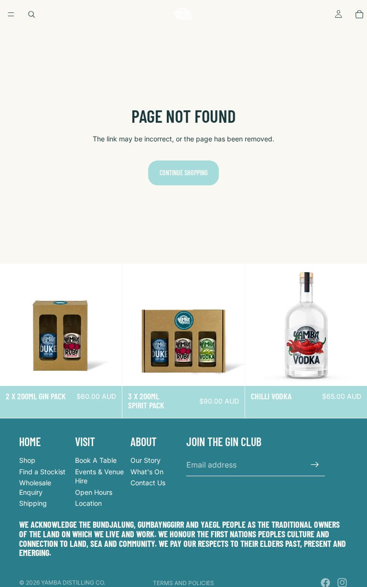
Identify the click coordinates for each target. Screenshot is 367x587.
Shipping (33, 504)
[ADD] (107, 371)
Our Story (145, 460)
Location (88, 504)
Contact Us (147, 483)
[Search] (31, 14)
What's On (146, 472)
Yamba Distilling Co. (73, 582)
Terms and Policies (183, 583)
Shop (27, 460)
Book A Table (96, 460)
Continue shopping (183, 173)
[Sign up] (315, 465)
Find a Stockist (42, 472)
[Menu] (11, 14)
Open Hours (93, 492)
